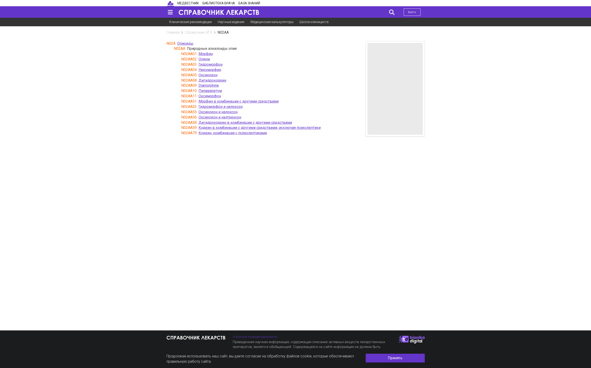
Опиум (204, 59)
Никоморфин (210, 70)
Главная (173, 32)
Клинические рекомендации (190, 22)
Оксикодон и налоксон (218, 112)
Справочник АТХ (198, 32)
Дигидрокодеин (212, 80)
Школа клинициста (314, 22)
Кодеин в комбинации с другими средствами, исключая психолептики (260, 127)
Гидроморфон (211, 64)
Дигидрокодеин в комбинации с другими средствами (245, 122)
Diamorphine (209, 85)
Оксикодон (208, 75)
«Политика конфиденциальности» (255, 336)
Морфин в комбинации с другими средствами (239, 101)
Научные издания (231, 22)
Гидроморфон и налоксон (221, 106)
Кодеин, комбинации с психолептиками (233, 133)
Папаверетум (210, 91)
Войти (412, 12)
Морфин (206, 54)
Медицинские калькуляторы (271, 22)
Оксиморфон (210, 96)
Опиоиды (185, 43)
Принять (395, 358)
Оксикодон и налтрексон (220, 117)
